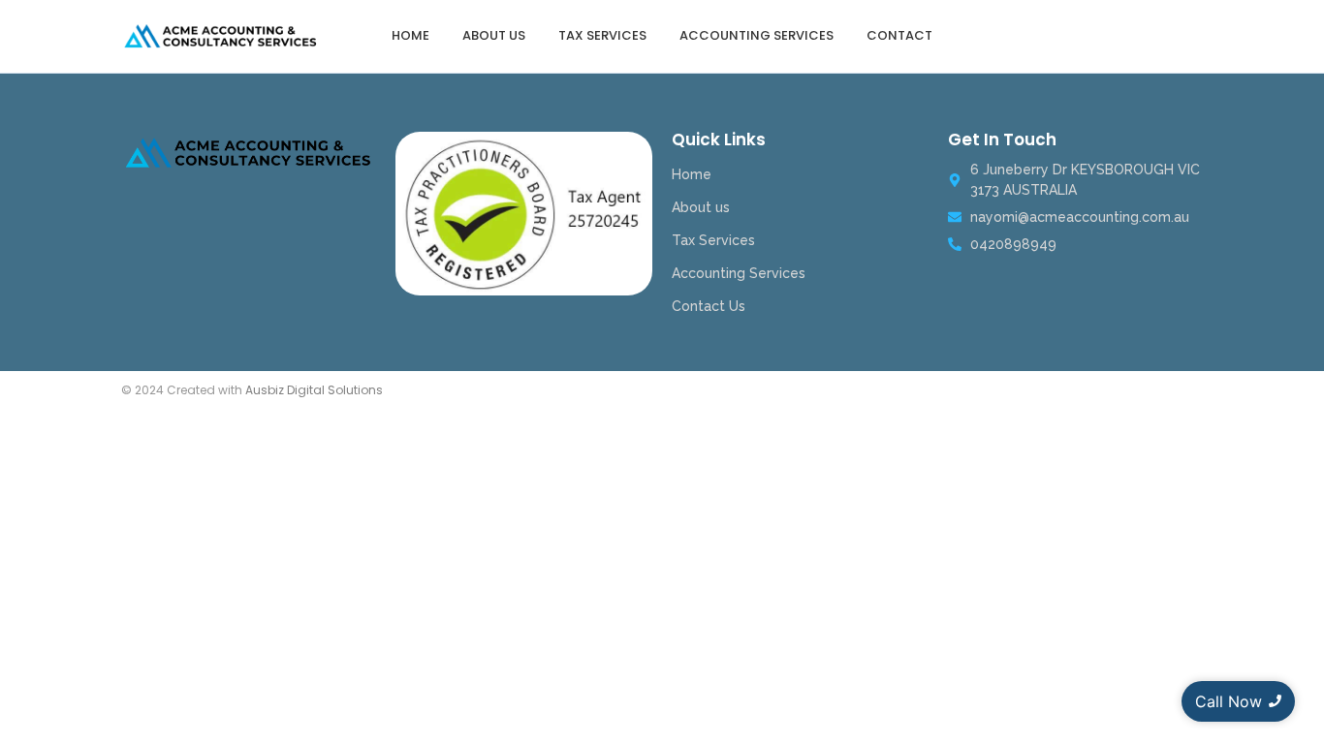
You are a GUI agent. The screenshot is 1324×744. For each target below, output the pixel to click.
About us (493, 35)
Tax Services (602, 35)
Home (410, 35)
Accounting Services (756, 35)
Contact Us (708, 306)
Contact (899, 35)
